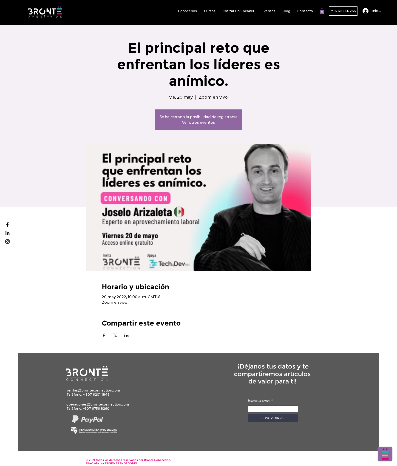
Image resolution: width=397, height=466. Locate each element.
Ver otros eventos (198, 122)
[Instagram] (7, 241)
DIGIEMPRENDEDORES (121, 463)
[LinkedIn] (7, 233)
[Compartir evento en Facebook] (104, 335)
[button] (322, 11)
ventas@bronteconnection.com (93, 390)
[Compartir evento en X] (115, 335)
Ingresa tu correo (259, 400)
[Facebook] (7, 224)
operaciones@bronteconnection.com (97, 404)
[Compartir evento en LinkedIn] (126, 335)
